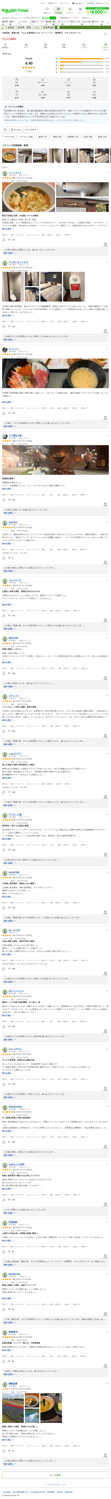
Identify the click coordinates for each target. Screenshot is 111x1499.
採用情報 (51, 1492)
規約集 (60, 1492)
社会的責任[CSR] (37, 1492)
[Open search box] (5, 130)
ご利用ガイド (52, 3)
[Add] (105, 34)
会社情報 (7, 1492)
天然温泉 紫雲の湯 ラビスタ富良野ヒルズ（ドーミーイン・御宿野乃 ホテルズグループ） (42, 32)
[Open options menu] (107, 172)
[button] (9, 155)
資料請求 (69, 1492)
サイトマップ (64, 3)
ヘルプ (42, 3)
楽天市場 (90, 3)
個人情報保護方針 (20, 1492)
